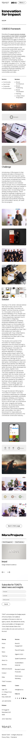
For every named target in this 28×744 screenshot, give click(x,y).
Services (4, 664)
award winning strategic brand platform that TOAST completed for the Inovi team (14, 36)
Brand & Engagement (18, 645)
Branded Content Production (20, 671)
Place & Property (19, 650)
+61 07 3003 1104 (6, 719)
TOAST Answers (6, 681)
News (3, 652)
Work (3, 647)
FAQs (3, 677)
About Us (4, 660)
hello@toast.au (19, 689)
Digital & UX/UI (19, 654)
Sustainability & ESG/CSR (19, 664)
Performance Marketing (18, 677)
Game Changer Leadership (9, 564)
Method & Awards (7, 669)
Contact (4, 673)
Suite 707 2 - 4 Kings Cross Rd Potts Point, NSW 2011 (7, 693)
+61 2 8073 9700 (6, 701)
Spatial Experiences (20, 658)
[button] (3, 572)
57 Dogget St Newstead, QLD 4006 (6, 712)
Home (3, 643)
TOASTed (4, 656)
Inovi (5, 45)
